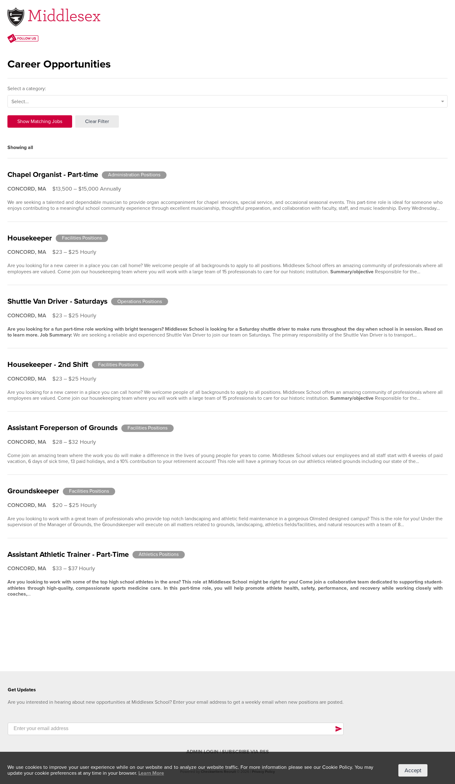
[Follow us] (22, 39)
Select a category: (26, 89)
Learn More (151, 773)
